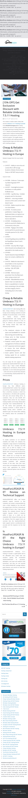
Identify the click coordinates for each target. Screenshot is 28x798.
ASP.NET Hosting (6, 98)
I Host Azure (6, 709)
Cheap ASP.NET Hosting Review (11, 742)
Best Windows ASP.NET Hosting (11, 728)
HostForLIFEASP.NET (8, 309)
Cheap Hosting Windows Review (11, 699)
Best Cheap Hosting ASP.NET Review (12, 734)
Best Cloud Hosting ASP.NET (10, 720)
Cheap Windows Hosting (9, 748)
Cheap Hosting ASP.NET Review (11, 715)
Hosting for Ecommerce (9, 726)
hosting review (5, 676)
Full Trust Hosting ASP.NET (10, 738)
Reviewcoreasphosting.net (9, 758)
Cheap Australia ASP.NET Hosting (11, 740)
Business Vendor (7, 730)
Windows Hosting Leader (9, 718)
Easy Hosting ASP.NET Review (10, 746)
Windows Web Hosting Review (10, 722)
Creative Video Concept (9, 716)
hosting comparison (6, 671)
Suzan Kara (15, 118)
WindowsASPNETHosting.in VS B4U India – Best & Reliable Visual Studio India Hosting (13, 598)
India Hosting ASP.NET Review (10, 707)
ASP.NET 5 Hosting (7, 756)
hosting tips (4, 678)
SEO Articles (4, 681)
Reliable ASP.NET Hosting (9, 750)
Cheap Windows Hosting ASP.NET (11, 754)
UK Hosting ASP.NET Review (10, 697)
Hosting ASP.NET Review (9, 732)
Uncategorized (5, 683)
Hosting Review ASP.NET (9, 736)
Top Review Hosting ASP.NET (10, 752)
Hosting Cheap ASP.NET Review (11, 701)
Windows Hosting (5, 686)
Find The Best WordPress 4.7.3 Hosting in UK (13, 605)
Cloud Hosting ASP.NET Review (11, 713)
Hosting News (4, 673)
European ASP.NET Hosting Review (12, 724)
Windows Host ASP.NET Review (11, 705)
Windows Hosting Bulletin (9, 703)
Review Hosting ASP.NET (9, 711)
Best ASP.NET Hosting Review (10, 744)
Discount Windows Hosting (10, 695)
